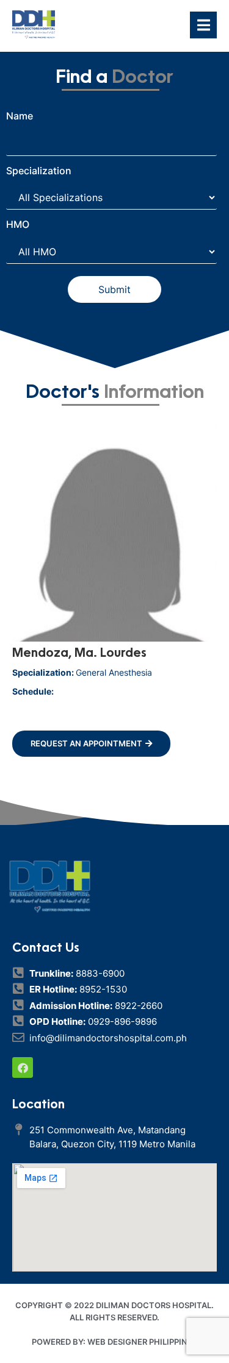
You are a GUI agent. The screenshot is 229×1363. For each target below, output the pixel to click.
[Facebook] (22, 1067)
